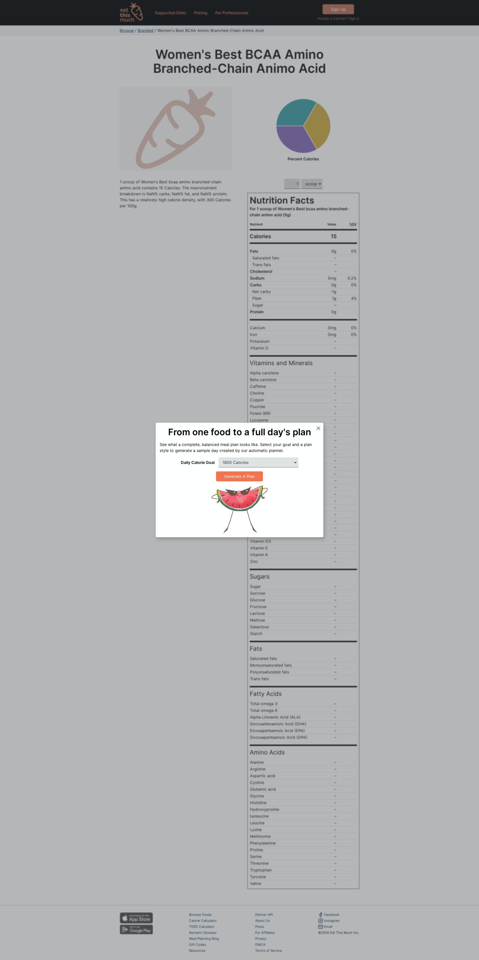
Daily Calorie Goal (198, 462)
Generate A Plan (239, 476)
